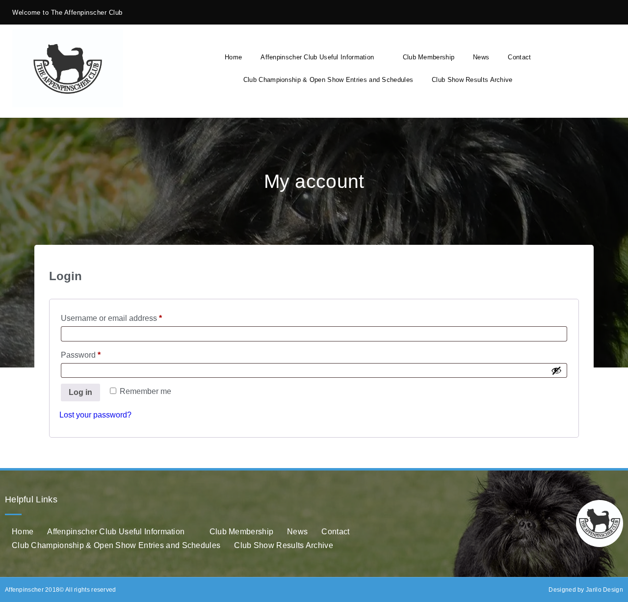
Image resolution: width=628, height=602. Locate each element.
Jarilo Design (604, 589)
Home (233, 57)
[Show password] (556, 370)
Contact (519, 57)
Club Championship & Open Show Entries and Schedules (328, 79)
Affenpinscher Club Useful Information (317, 57)
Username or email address (127, 316)
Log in (80, 392)
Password (96, 353)
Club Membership (429, 57)
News (481, 57)
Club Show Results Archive (472, 79)
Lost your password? (95, 415)
